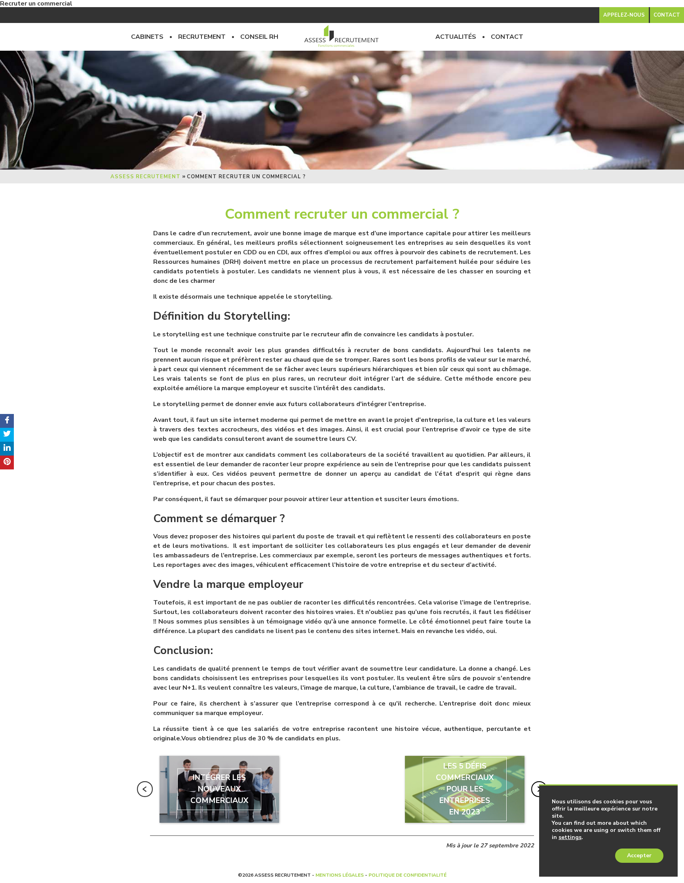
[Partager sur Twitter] (7, 435)
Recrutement (202, 36)
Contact (507, 36)
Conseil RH (259, 36)
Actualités (455, 36)
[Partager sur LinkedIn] (7, 449)
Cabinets (147, 36)
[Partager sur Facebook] (7, 421)
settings (570, 837)
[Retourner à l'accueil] (342, 37)
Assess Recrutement (145, 176)
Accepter (639, 855)
